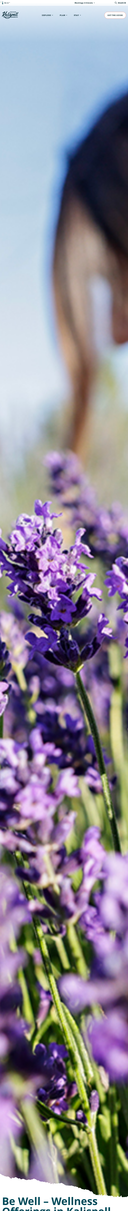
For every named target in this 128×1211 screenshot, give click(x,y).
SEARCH (122, 3)
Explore (46, 15)
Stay (76, 15)
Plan (62, 15)
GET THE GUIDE (115, 15)
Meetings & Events (84, 3)
